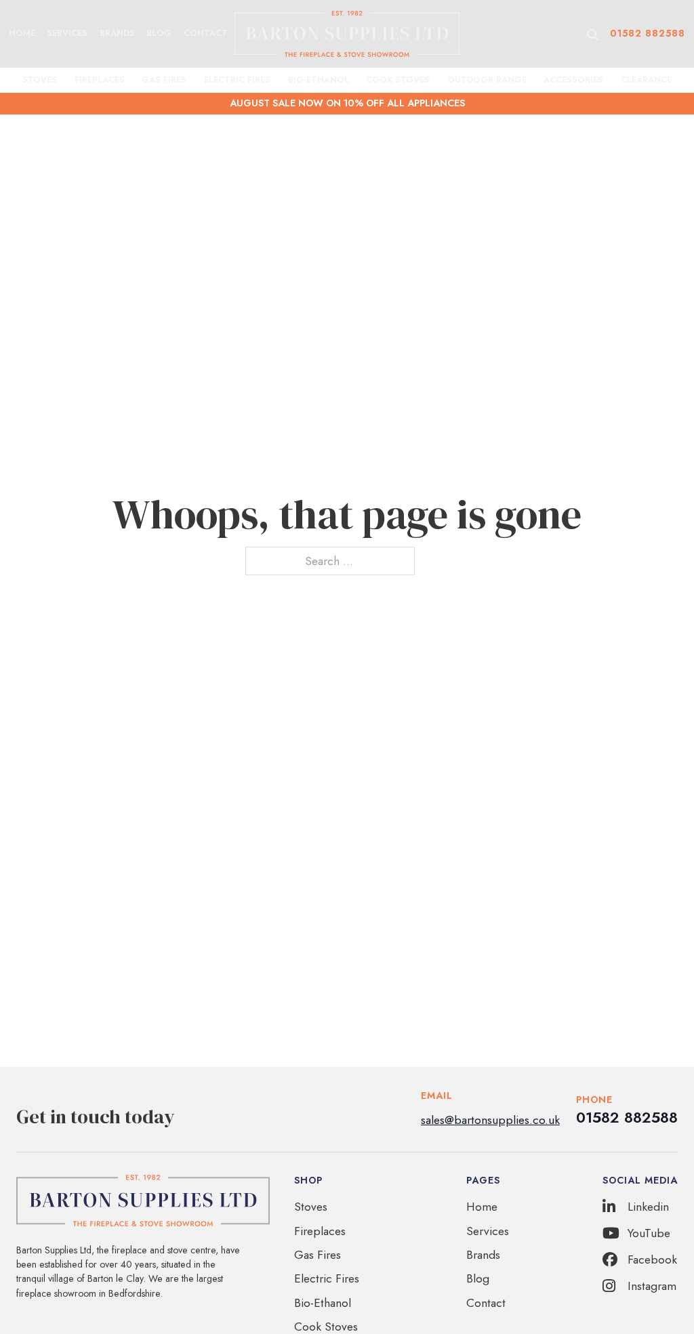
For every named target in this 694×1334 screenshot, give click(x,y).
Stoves (39, 80)
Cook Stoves (398, 80)
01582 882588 (647, 33)
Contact (206, 33)
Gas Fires (164, 80)
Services (67, 33)
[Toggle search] (592, 35)
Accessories (573, 80)
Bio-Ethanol (318, 80)
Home (22, 33)
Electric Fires (237, 80)
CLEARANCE (646, 80)
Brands (117, 33)
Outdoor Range (487, 80)
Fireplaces (100, 80)
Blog (158, 33)
